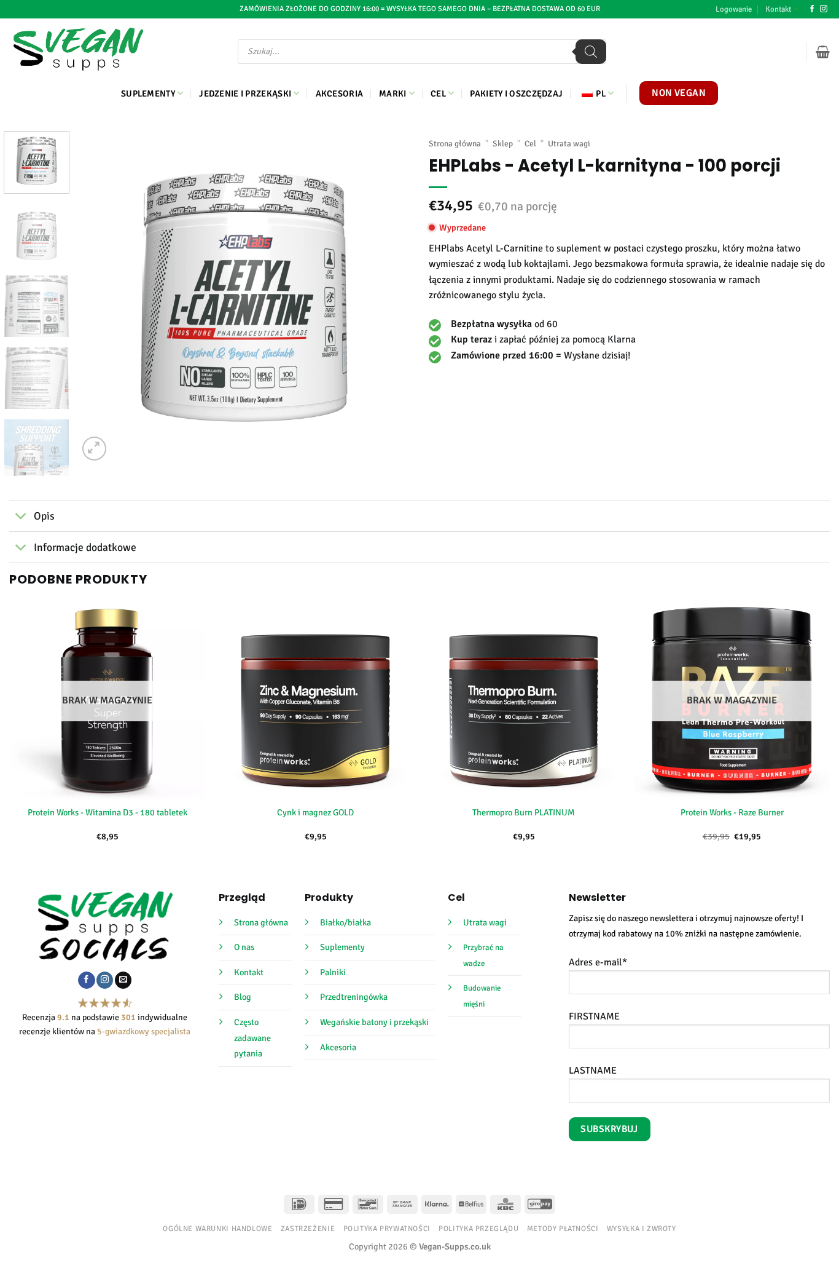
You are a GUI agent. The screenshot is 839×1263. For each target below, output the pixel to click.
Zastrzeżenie (308, 1228)
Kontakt (778, 9)
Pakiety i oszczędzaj (516, 93)
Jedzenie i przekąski (245, 93)
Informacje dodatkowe (85, 547)
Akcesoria (340, 93)
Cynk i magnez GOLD (315, 812)
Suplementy (148, 93)
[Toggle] (21, 517)
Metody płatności (563, 1228)
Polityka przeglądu (478, 1228)
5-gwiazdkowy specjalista (143, 1031)
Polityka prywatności (387, 1228)
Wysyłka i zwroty (641, 1228)
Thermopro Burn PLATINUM (523, 812)
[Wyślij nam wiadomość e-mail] (123, 980)
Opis (44, 516)
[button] (734, 9)
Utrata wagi (569, 143)
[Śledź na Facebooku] (812, 9)
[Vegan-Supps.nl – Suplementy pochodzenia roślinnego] (78, 49)
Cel (438, 93)
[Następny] (388, 297)
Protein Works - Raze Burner (732, 812)
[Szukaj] (591, 51)
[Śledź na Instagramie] (823, 9)
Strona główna (455, 143)
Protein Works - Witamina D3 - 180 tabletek (107, 812)
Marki (392, 93)
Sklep (503, 143)
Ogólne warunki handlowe (217, 1228)
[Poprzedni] (100, 297)
